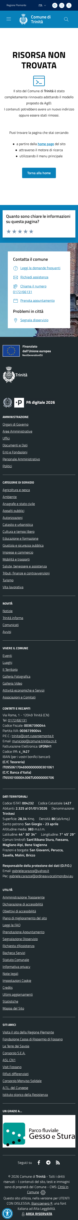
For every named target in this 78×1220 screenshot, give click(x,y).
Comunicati (11, 624)
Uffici (6, 438)
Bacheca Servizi (14, 952)
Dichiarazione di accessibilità (23, 904)
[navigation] (8, 18)
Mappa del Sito (13, 1008)
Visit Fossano (12, 1066)
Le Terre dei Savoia (16, 1046)
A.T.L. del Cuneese (15, 1087)
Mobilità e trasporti (16, 559)
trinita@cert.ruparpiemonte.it (33, 735)
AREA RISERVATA (39, 1213)
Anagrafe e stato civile (19, 503)
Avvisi (7, 631)
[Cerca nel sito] (66, 19)
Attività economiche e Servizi (23, 690)
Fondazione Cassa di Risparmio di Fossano (33, 1039)
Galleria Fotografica (16, 676)
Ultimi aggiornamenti (18, 994)
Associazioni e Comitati (19, 697)
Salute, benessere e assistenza (25, 566)
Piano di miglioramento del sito (25, 918)
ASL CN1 (9, 1060)
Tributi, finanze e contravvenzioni (26, 573)
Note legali (10, 973)
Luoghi (7, 662)
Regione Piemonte (16, 5)
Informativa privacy (16, 966)
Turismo (8, 580)
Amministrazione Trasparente (24, 897)
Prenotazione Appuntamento (23, 932)
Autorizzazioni (13, 517)
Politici (7, 466)
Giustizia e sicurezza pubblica (23, 545)
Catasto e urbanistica (18, 524)
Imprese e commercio (18, 552)
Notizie (8, 610)
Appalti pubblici (13, 510)
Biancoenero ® (41, 1203)
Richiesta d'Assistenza (18, 945)
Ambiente (10, 496)
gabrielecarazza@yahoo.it (30, 870)
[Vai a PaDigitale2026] (29, 402)
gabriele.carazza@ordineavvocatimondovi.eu (41, 876)
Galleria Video (12, 683)
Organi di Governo (15, 424)
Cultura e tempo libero (18, 531)
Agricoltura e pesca (16, 489)
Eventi (7, 655)
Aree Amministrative (17, 431)
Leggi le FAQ (12, 925)
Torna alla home (39, 172)
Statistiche (10, 1001)
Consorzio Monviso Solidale (22, 1080)
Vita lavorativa (13, 587)
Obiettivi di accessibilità (19, 911)
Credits (8, 987)
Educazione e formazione (20, 538)
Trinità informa (13, 617)
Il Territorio (10, 669)
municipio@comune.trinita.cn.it (34, 741)
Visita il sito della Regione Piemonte (28, 1032)
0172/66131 (17, 720)
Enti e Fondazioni (15, 452)
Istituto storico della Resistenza (25, 1094)
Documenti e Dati (15, 445)
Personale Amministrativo (21, 459)
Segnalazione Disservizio (20, 938)
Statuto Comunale (16, 959)
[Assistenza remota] (43, 1192)
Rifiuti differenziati (16, 1073)
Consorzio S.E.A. (14, 1053)
